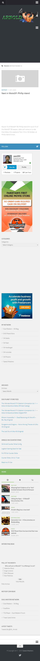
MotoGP (4, 90)
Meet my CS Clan (7, 462)
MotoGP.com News (8, 591)
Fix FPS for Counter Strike (10, 453)
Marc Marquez (8, 573)
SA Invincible (7, 352)
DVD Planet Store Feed (10, 399)
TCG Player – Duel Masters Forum (14, 613)
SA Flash (6, 343)
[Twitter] (37, 146)
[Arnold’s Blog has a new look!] (6, 510)
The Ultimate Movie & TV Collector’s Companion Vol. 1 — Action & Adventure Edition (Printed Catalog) (20, 405)
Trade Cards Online (9, 618)
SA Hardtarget (7, 348)
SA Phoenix (7, 357)
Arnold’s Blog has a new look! (20, 510)
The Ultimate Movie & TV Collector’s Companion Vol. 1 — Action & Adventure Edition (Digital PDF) (20, 412)
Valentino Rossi (9, 568)
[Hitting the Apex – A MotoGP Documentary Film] (6, 499)
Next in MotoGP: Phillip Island (16, 93)
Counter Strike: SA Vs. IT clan (11, 458)
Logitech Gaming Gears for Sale (11, 449)
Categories (5, 242)
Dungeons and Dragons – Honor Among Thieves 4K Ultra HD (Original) (20, 426)
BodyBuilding (15, 517)
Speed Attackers (8, 362)
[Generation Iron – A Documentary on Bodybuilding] (6, 521)
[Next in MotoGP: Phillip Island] (20, 78)
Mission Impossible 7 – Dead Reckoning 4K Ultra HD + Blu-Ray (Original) (19, 419)
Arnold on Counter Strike (11, 440)
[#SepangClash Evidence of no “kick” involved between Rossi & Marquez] (6, 488)
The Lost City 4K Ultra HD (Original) (12, 431)
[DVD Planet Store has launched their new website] (6, 532)
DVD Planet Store (9, 334)
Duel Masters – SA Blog (11, 329)
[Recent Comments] (32, 480)
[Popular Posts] (20, 480)
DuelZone (6, 608)
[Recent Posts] (8, 480)
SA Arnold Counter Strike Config (12, 444)
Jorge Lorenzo (8, 571)
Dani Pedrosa (8, 576)
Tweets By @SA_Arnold (9, 629)
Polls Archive (6, 584)
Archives (4, 388)
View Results (20, 581)
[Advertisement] (20, 47)
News (13, 507)
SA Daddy (6, 338)
